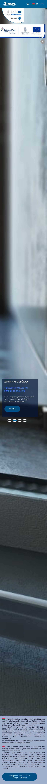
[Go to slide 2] (15, 420)
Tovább (12, 409)
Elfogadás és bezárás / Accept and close (20, 777)
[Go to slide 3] (20, 420)
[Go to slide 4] (25, 420)
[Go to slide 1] (10, 420)
